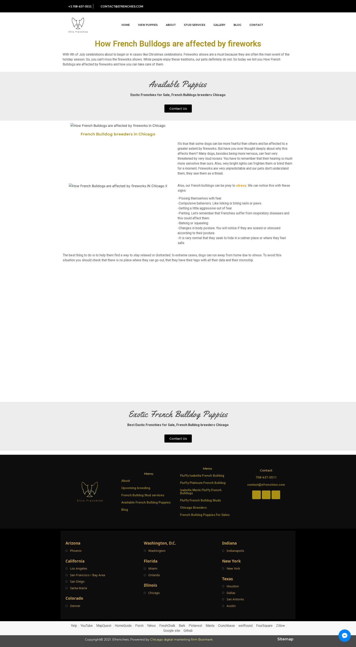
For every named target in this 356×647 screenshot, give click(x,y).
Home (126, 24)
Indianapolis (235, 551)
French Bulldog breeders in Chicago (118, 134)
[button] (294, 25)
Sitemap (285, 639)
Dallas (231, 593)
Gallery (219, 24)
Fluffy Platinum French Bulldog (203, 483)
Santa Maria (78, 588)
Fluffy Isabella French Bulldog (202, 475)
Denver (75, 606)
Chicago (154, 593)
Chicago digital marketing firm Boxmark (181, 639)
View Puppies (148, 24)
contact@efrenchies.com (266, 485)
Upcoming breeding (135, 488)
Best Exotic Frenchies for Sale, (151, 425)
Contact (256, 24)
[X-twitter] (280, 6)
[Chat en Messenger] (344, 635)
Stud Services (194, 24)
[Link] (289, 6)
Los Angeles (78, 568)
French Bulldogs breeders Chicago (198, 95)
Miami (152, 568)
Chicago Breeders (193, 507)
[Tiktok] (270, 6)
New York (233, 568)
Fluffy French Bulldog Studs (200, 500)
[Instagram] (261, 6)
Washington (156, 551)
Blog (237, 24)
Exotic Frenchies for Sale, (150, 95)
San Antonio (235, 599)
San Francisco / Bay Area (87, 575)
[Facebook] (252, 6)
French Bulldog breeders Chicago (202, 425)
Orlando (154, 575)
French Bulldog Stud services (142, 495)
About (171, 24)
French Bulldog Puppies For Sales (205, 515)
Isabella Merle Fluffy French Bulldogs (200, 491)
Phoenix (76, 551)
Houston (233, 586)
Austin (231, 606)
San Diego (77, 581)
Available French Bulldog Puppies (146, 502)
